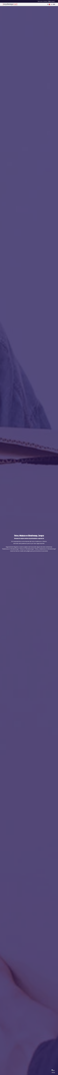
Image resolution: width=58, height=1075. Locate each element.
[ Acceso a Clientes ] (43, 1)
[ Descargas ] (51, 1)
